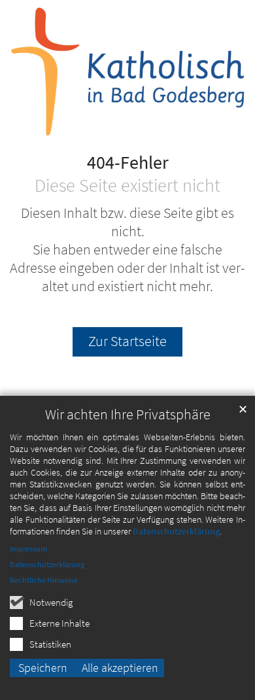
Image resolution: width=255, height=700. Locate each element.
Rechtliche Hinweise (44, 580)
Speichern (42, 667)
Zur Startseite (127, 341)
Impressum (28, 548)
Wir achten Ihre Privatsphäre (128, 414)
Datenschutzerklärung (176, 531)
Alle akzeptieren (120, 667)
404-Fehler (128, 163)
